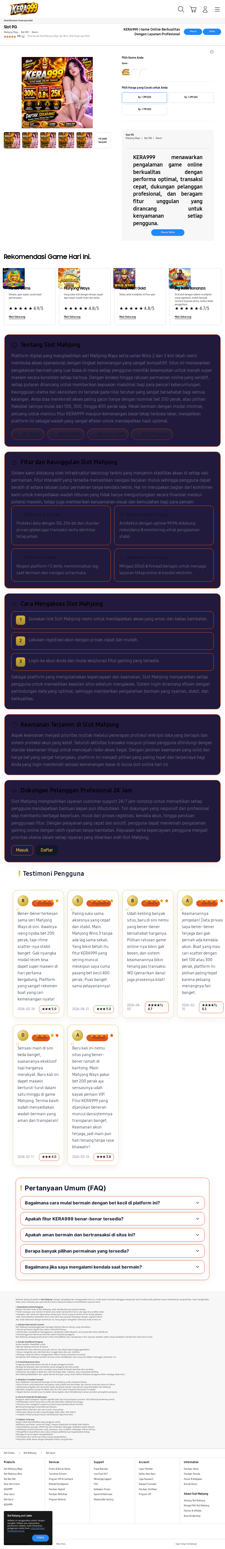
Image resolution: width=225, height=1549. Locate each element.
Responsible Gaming (104, 1499)
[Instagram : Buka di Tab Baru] (213, 1544)
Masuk (193, 31)
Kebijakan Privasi (102, 1489)
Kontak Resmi (190, 1484)
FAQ (96, 1484)
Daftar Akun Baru (147, 1474)
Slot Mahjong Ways (13, 1469)
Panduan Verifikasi (148, 1489)
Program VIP (145, 1494)
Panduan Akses (191, 1469)
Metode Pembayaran (59, 1484)
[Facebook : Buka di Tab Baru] (201, 1544)
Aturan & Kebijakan (193, 1479)
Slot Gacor (8, 1499)
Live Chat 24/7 (101, 1474)
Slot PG (10, 26)
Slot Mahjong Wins (13, 1474)
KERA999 (8, 1489)
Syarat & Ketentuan (103, 1494)
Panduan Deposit (57, 1489)
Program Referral (57, 1499)
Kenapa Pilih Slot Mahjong (196, 1505)
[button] (193, 9)
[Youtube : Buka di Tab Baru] (219, 1544)
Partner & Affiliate (192, 1511)
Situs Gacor (9, 1494)
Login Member (146, 1469)
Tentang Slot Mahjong (194, 1500)
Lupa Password (146, 1479)
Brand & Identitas (192, 1516)
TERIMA (40, 1538)
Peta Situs (60, 1544)
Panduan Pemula (192, 1474)
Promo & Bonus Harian (60, 1469)
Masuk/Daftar (168, 232)
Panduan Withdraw (58, 1494)
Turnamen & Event (58, 1474)
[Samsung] (16, 9)
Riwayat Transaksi (147, 1484)
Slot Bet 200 (10, 1479)
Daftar (212, 31)
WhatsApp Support (102, 1479)
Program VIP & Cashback (61, 1479)
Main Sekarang (17, 316)
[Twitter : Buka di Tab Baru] (207, 1544)
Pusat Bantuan (101, 1469)
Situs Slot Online (12, 1484)
